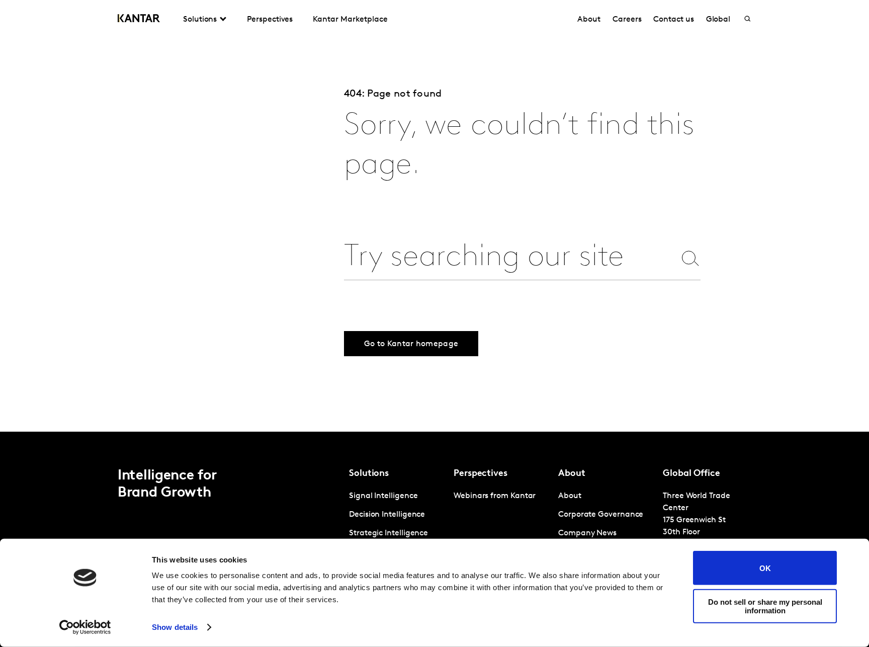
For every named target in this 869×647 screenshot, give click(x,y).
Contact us (673, 20)
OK (765, 567)
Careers (627, 20)
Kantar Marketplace (350, 20)
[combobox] (509, 257)
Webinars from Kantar (495, 496)
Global (718, 20)
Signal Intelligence (383, 496)
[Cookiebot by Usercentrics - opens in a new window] (85, 627)
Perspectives (270, 20)
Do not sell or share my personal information (765, 605)
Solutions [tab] (200, 20)
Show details (175, 627)
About (588, 20)
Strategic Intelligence (388, 533)
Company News (587, 533)
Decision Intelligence (387, 515)
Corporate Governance (600, 515)
